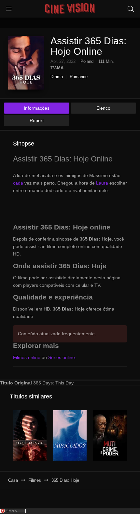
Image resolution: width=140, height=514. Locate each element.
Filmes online (26, 357)
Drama (56, 77)
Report (37, 120)
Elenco (103, 108)
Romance (79, 77)
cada (18, 183)
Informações (36, 108)
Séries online (61, 357)
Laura (102, 183)
